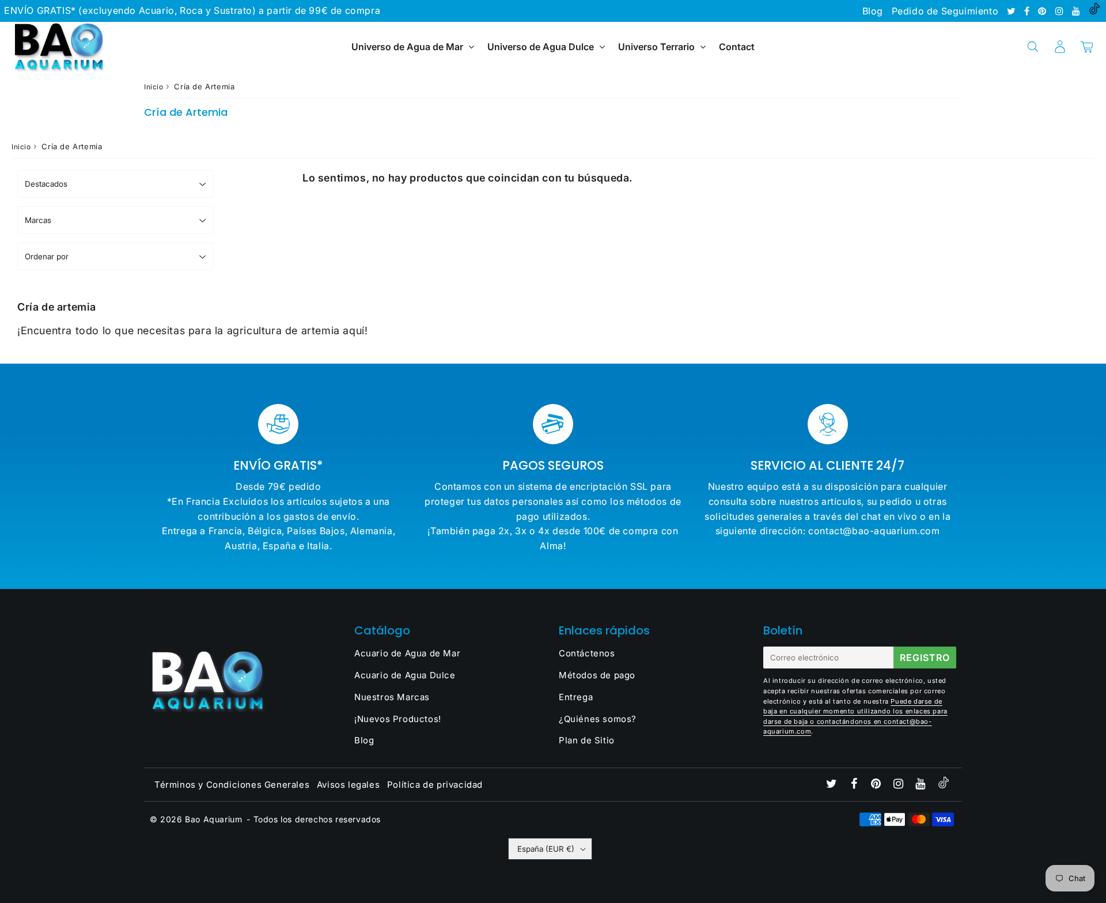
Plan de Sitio (587, 740)
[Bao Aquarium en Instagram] (1060, 11)
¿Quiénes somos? (598, 718)
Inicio (154, 86)
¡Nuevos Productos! (397, 718)
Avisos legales (348, 784)
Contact (737, 46)
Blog (872, 11)
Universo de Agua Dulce (540, 46)
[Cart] (1087, 47)
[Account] (1060, 47)
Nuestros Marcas (392, 697)
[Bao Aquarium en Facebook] (1028, 11)
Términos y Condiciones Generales (231, 784)
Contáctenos (587, 653)
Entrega (576, 697)
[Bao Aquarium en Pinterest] (1043, 11)
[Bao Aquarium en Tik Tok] (1094, 11)
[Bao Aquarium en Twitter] (1012, 11)
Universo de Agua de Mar (407, 46)
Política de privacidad (435, 784)
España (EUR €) (545, 848)
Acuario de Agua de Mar (407, 653)
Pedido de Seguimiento (945, 11)
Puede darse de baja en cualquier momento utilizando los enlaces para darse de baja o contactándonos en (855, 711)
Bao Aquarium (213, 819)
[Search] (1033, 47)
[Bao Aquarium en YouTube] (1077, 11)
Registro (925, 657)
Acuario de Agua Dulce (405, 675)
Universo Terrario (656, 46)
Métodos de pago (597, 675)
